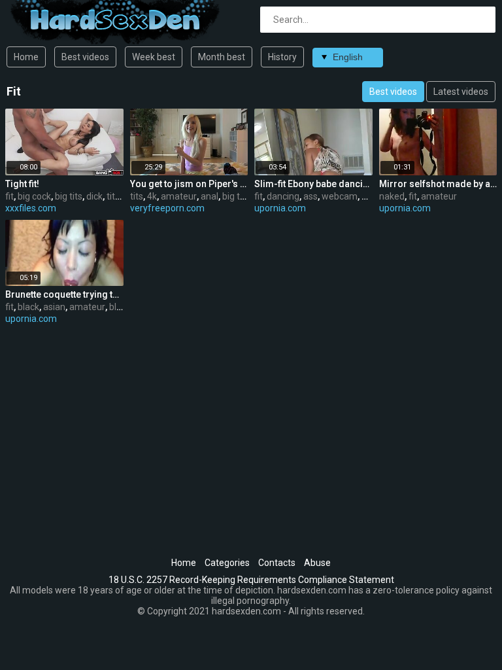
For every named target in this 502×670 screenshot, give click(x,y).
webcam (340, 196)
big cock (34, 196)
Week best (153, 57)
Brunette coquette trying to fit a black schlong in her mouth (64, 294)
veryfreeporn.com (167, 208)
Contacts (276, 562)
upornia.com (280, 208)
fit (9, 196)
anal (209, 196)
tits (113, 196)
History (282, 57)
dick (94, 196)
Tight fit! (22, 184)
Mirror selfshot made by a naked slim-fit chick (438, 184)
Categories (227, 562)
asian (54, 307)
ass (310, 196)
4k (152, 196)
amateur (179, 196)
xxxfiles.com (30, 208)
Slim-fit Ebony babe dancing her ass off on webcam (313, 184)
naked (392, 196)
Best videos (85, 57)
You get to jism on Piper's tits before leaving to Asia (189, 184)
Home (26, 57)
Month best (221, 57)
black (28, 307)
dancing (283, 196)
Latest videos (460, 91)
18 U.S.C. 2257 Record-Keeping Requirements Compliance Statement (251, 579)
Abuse (317, 562)
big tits (68, 196)
